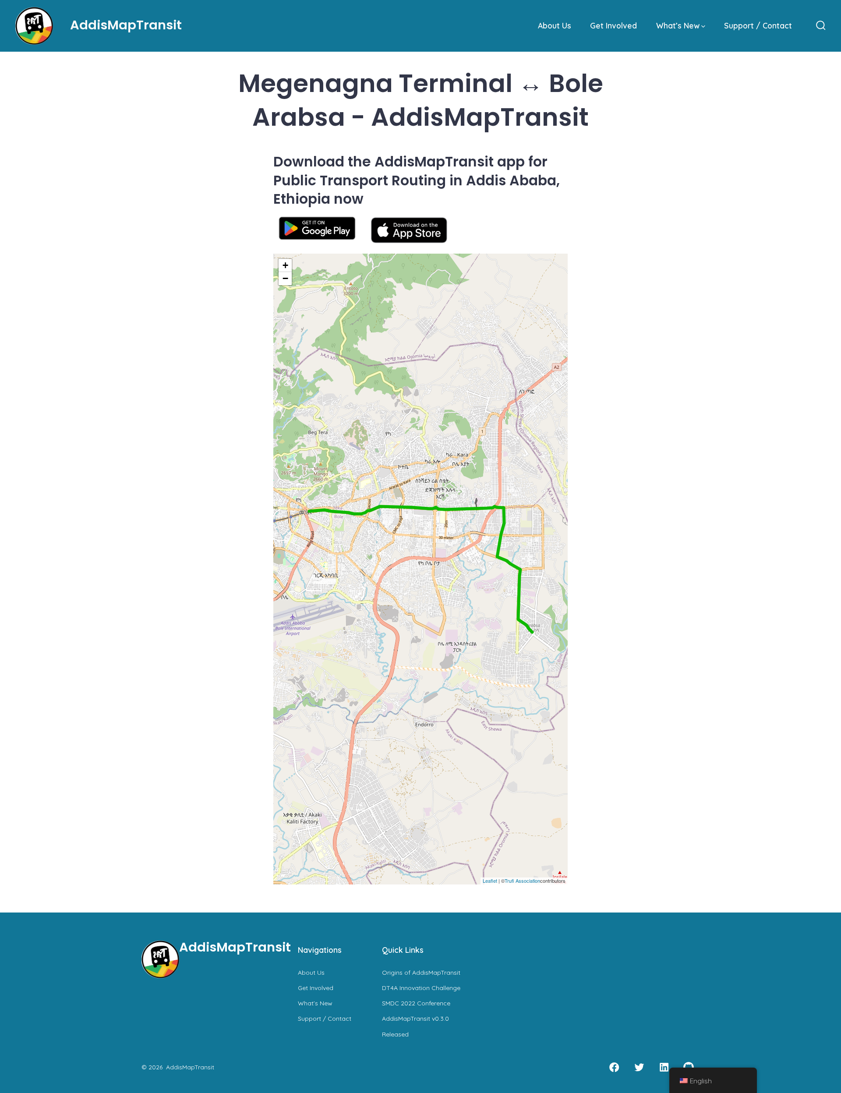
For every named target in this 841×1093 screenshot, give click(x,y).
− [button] (285, 278)
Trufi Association (522, 880)
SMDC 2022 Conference (416, 1003)
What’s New (678, 25)
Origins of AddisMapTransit (421, 972)
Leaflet (490, 880)
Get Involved (613, 25)
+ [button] (285, 265)
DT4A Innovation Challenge (421, 988)
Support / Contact (758, 25)
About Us (554, 25)
